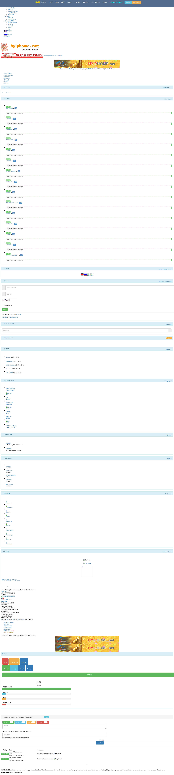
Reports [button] (23, 662)
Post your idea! (168, 99)
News (9, 27)
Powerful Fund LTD (12, 202)
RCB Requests (95, 2)
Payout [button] (6, 669)
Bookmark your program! (165, 281)
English (9, 30)
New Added (11, 8)
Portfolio (77, 2)
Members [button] (85, 2)
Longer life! (169, 458)
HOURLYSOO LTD (12, 255)
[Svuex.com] (2, 598)
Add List (10, 17)
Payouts (6, 624)
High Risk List (12, 13)
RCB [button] (5, 662)
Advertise (128, 2)
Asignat (8, 525)
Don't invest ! (168, 493)
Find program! (168, 324)
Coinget (8, 150)
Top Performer (8, 75)
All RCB (7, 83)
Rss (9, 29)
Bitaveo (8, 512)
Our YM (10, 26)
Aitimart (8, 192)
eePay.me (8, 539)
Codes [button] (29, 669)
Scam (6, 81)
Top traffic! (169, 435)
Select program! (168, 381)
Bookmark (7, 629)
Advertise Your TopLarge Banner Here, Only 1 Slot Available (87, 69)
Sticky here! (168, 338)
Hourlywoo (9, 129)
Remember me (8, 305)
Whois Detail (8, 627)
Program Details (9, 622)
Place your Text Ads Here (6, 92)
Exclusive (7, 76)
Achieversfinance (11, 171)
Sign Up (4, 317)
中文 (6, 32)
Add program (136, 2)
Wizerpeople (9, 535)
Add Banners (12, 19)
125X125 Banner (167, 88)
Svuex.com (9, 544)
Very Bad (40, 722)
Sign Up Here (17, 314)
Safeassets (9, 521)
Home (50, 2)
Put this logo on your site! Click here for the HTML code (11, 579)
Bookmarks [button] (14, 662)
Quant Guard (9, 530)
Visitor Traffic (8, 626)
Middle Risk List (13, 11)
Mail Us (10, 24)
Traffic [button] (14, 669)
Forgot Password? (13, 317)
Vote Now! (100, 743)
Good (18, 722)
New (62, 2)
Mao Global (9, 108)
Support (105, 2)
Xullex (8, 516)
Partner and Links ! (167, 551)
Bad (29, 722)
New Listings (8, 73)
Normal (6, 80)
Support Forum (12, 22)
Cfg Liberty (9, 507)
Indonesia (7, 36)
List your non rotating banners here (7, 586)
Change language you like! (165, 269)
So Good (8, 722)
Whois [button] (22, 669)
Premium (7, 78)
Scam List (11, 14)
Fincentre (9, 118)
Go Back (170, 587)
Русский (9, 34)
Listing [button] (69, 2)
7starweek (9, 503)
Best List (10, 9)
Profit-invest (9, 139)
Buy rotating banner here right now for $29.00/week (53, 55)
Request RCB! (168, 349)
